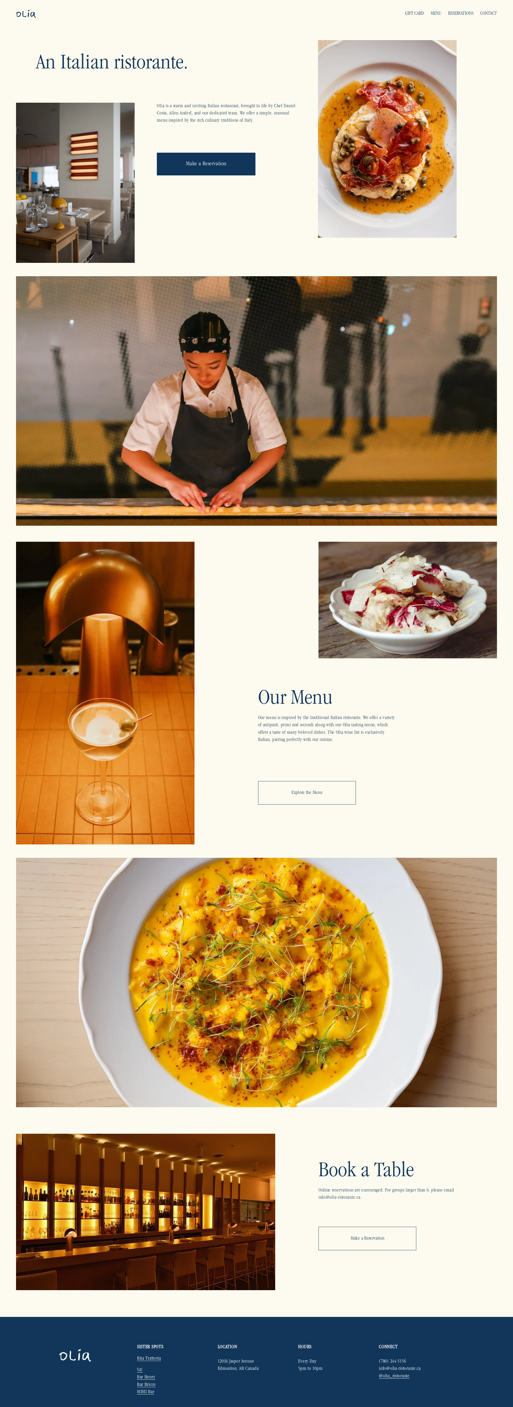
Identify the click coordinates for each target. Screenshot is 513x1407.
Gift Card (414, 13)
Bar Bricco (146, 1384)
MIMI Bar (145, 1392)
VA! (140, 1370)
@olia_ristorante (394, 1376)
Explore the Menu (307, 792)
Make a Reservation (206, 164)
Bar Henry (146, 1377)
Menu (436, 13)
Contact (488, 13)
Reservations (460, 13)
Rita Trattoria (149, 1358)
